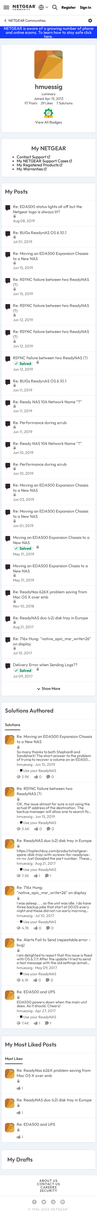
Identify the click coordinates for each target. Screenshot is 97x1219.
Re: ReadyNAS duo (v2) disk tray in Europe (50, 617)
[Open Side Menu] (6, 7)
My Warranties (30, 168)
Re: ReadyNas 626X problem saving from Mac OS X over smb (50, 594)
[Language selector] (43, 7)
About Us (48, 1181)
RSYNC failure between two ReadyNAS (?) (50, 357)
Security (48, 1190)
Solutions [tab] (12, 724)
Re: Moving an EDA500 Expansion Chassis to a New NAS (50, 256)
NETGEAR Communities (26, 20)
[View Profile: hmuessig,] (9, 740)
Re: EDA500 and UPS (36, 991)
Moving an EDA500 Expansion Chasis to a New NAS (50, 568)
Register (68, 7)
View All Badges (48, 122)
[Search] (55, 7)
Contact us (48, 1184)
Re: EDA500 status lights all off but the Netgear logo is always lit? (47, 209)
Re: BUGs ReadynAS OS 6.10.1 (39, 232)
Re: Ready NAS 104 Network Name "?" (47, 401)
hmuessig (24, 764)
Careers (48, 1187)
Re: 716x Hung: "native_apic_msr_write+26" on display (52, 641)
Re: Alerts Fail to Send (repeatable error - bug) (54, 942)
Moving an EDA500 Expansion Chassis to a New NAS (51, 540)
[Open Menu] (90, 20)
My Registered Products (38, 164)
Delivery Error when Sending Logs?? (45, 664)
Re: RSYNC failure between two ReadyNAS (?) (51, 282)
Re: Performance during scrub (40, 422)
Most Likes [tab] (14, 1058)
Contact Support (31, 156)
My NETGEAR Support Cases (42, 160)
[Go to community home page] (24, 7)
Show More (51, 689)
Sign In (85, 7)
